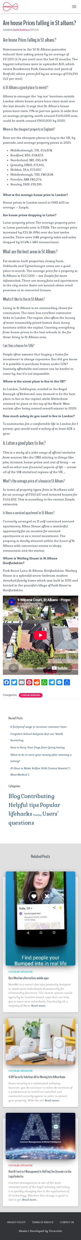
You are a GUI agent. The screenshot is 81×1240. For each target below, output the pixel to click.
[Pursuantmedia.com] (12, 6)
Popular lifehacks (30, 695)
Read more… (39, 1005)
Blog (14, 796)
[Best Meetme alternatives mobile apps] (40, 918)
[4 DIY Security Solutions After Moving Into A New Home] (40, 1041)
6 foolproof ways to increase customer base (38, 726)
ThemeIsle (55, 1231)
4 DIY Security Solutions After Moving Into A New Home (36, 1077)
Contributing (38, 796)
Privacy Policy (16, 1222)
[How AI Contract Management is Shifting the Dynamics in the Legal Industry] (40, 1135)
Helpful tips (23, 805)
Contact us (67, 1222)
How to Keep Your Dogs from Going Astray (37, 747)
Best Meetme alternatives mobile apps (28, 978)
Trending (37, 815)
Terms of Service (42, 1222)
